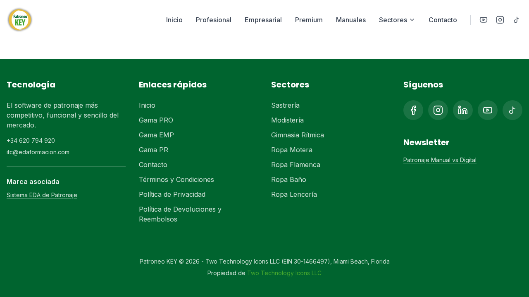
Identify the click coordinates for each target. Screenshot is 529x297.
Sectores (393, 20)
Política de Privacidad (172, 194)
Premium (309, 20)
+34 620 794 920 (31, 140)
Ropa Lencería (294, 194)
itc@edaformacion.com (38, 152)
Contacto (443, 20)
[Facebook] (413, 110)
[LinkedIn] (463, 110)
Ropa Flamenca (295, 164)
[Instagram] (500, 20)
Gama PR (153, 150)
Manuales (351, 20)
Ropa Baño (288, 179)
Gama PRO (156, 120)
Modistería (287, 120)
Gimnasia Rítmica (297, 135)
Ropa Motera (291, 150)
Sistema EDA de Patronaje (42, 194)
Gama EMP (156, 135)
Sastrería (285, 105)
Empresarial (263, 20)
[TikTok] (516, 20)
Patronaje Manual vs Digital (440, 159)
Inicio (174, 20)
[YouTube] (483, 20)
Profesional (213, 20)
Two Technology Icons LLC (284, 272)
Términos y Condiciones (176, 179)
